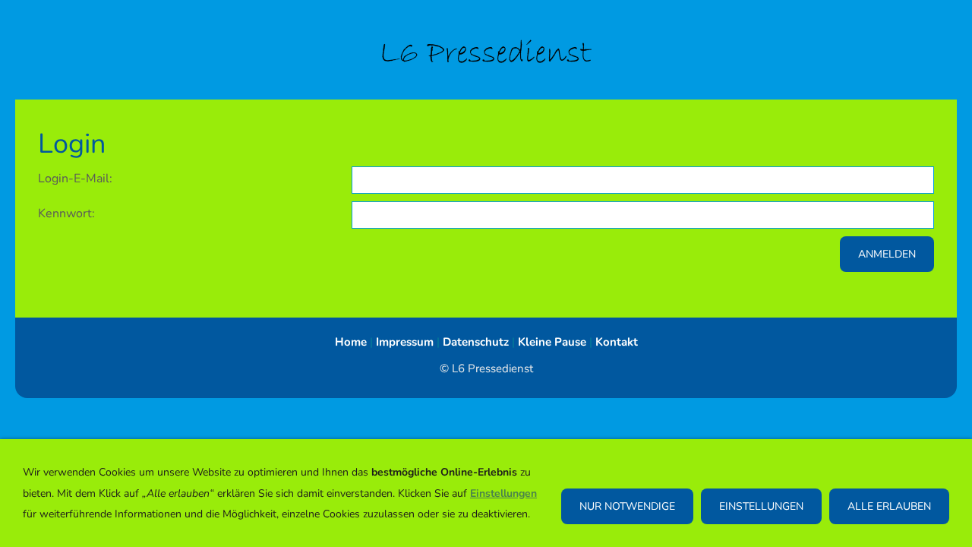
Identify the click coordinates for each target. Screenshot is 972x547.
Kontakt (616, 341)
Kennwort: (66, 213)
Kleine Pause (552, 341)
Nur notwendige (627, 506)
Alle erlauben (889, 506)
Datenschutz (476, 341)
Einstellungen (761, 506)
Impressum (405, 341)
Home (351, 341)
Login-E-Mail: (75, 178)
